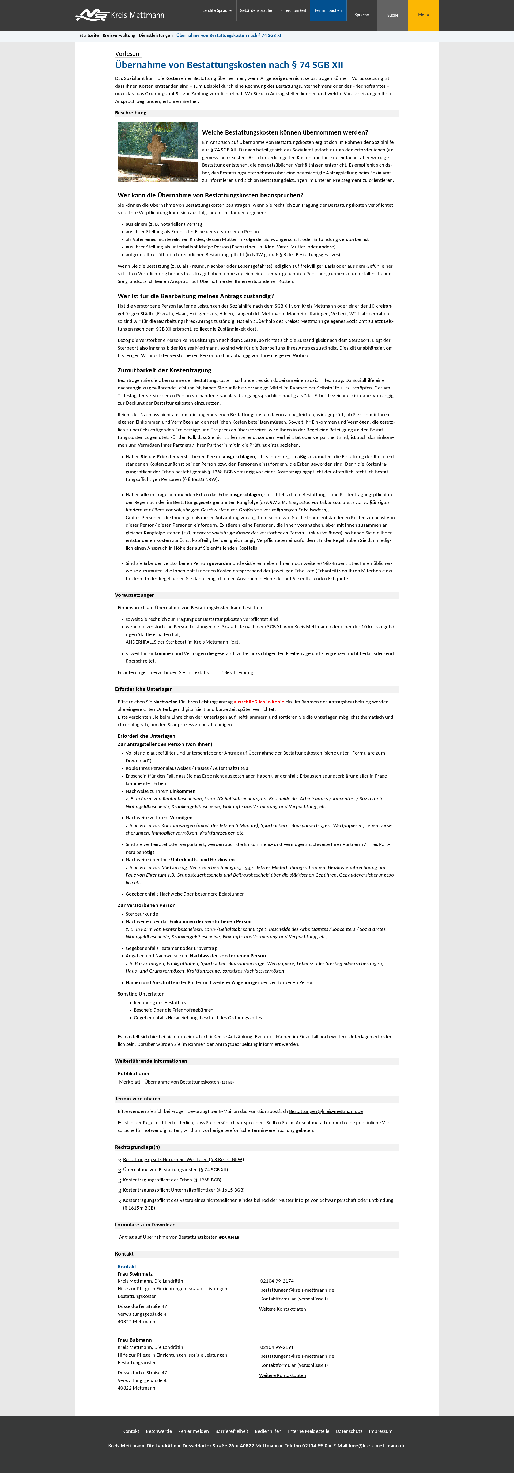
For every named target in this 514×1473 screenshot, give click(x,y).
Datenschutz (349, 1431)
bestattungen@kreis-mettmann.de (296, 1290)
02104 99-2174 (276, 1281)
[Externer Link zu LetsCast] (292, 1462)
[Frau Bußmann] (257, 1366)
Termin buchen (328, 11)
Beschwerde (159, 1431)
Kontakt (131, 1431)
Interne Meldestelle (308, 1431)
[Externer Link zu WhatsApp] (280, 1462)
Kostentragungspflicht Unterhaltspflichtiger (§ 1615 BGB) (184, 1190)
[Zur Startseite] (133, 15)
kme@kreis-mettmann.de (377, 1446)
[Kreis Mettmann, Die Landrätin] (257, 1446)
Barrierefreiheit (232, 1431)
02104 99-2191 (276, 1347)
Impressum (380, 1431)
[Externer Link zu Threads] (244, 1462)
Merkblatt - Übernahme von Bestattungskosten (169, 1082)
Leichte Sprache (217, 11)
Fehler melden (193, 1431)
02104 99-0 (314, 1446)
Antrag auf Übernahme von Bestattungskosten (168, 1237)
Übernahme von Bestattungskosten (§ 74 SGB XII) (175, 1170)
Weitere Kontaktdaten (282, 1309)
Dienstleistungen (156, 35)
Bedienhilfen (268, 1431)
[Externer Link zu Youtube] (268, 1462)
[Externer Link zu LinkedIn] (256, 1462)
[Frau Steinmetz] (257, 1300)
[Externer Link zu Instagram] (232, 1462)
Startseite (89, 35)
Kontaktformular (278, 1299)
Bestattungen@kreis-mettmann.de (326, 1111)
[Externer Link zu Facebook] (220, 1462)
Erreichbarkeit (293, 11)
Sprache (362, 15)
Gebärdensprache (256, 11)
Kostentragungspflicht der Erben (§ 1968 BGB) (172, 1180)
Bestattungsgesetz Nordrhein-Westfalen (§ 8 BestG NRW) (183, 1159)
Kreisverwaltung (119, 35)
